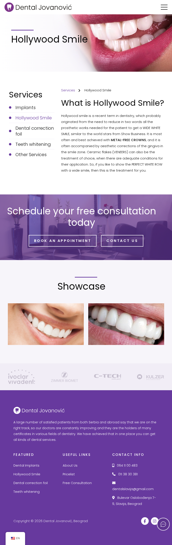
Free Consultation (77, 483)
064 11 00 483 (127, 465)
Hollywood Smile (26, 474)
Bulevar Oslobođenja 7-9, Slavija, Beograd (134, 500)
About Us (70, 465)
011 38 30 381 (127, 474)
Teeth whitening (26, 491)
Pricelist (69, 474)
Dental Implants (26, 465)
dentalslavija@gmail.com (133, 489)
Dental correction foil (30, 483)
